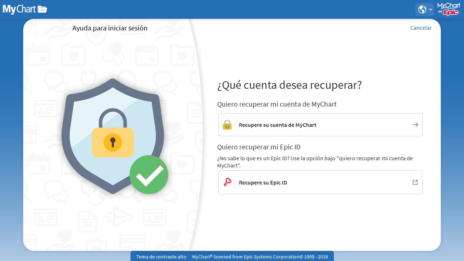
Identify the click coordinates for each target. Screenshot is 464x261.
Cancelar (421, 27)
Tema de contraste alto (161, 256)
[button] (424, 9)
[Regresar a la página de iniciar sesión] (25, 9)
